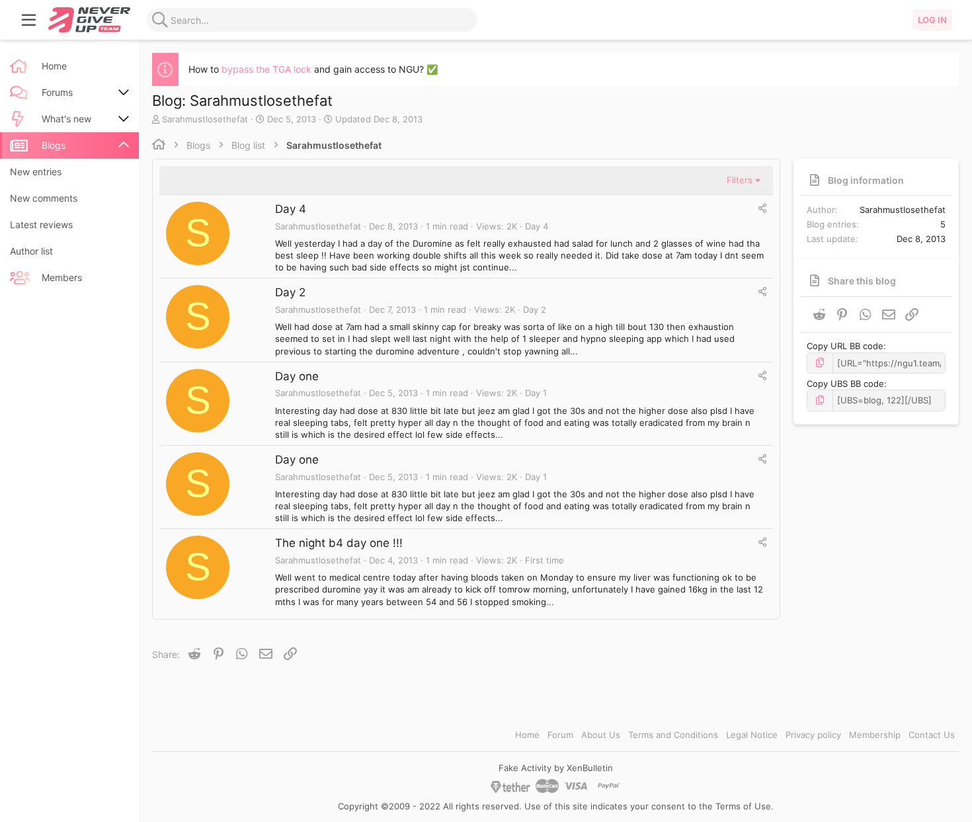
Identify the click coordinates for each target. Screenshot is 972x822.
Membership (875, 734)
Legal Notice (752, 734)
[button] (29, 19)
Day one (297, 376)
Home (527, 734)
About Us (600, 734)
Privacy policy (813, 734)
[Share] (762, 208)
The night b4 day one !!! (339, 543)
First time (544, 560)
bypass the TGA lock (266, 69)
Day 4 (290, 209)
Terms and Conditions (673, 734)
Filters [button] (739, 180)
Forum (560, 734)
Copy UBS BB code (845, 383)
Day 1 (536, 393)
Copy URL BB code (845, 346)
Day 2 (290, 292)
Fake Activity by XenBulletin (556, 767)
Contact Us (932, 734)
